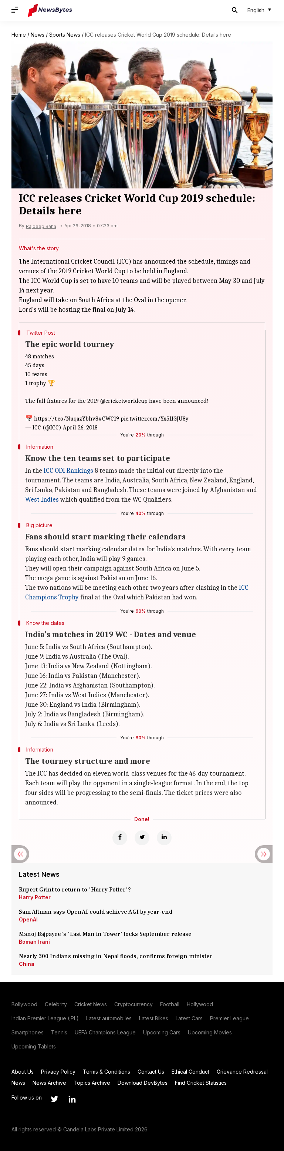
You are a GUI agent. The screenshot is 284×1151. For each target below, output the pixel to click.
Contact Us (151, 1071)
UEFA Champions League (105, 1032)
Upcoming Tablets (33, 1046)
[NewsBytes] (50, 10)
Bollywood (24, 1004)
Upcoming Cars (161, 1032)
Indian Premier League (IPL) (45, 1018)
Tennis (59, 1032)
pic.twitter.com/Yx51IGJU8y (155, 418)
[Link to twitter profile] (54, 1099)
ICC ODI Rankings (68, 471)
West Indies (42, 499)
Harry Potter (35, 897)
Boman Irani (34, 941)
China (26, 964)
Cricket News (90, 1004)
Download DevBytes (143, 1083)
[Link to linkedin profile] (72, 1099)
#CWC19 (108, 418)
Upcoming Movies (210, 1032)
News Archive (49, 1083)
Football (169, 1004)
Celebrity (56, 1004)
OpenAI (28, 919)
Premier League (229, 1018)
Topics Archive (92, 1083)
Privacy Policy (58, 1071)
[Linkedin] (164, 837)
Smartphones (27, 1032)
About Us (22, 1071)
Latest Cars (189, 1018)
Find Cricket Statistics (201, 1083)
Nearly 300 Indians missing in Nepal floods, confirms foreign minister (116, 956)
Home (18, 34)
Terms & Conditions (106, 1071)
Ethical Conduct (190, 1071)
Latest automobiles (109, 1018)
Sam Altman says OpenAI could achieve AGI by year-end (95, 912)
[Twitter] (142, 837)
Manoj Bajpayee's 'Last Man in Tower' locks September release (105, 934)
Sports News (64, 34)
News (37, 34)
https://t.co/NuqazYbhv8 (66, 418)
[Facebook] (119, 837)
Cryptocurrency (133, 1004)
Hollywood (200, 1004)
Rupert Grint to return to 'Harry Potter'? (75, 889)
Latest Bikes (153, 1018)
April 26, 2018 (80, 427)
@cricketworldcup (124, 401)
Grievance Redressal (242, 1071)
